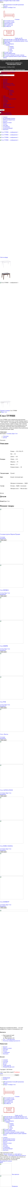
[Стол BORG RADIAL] (11, 819)
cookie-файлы (17, 1154)
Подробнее (3, 1161)
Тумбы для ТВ (7, 104)
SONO (8, 45)
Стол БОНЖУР (4, 902)
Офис (4, 96)
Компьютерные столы (9, 85)
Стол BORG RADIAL (6, 846)
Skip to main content (14, 0)
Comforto (11, 48)
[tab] (5, 436)
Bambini (11, 46)
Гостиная (5, 79)
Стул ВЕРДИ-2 (4, 590)
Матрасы (5, 87)
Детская (5, 80)
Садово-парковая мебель (9, 99)
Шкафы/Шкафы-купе (8, 107)
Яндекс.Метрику (8, 1154)
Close (1, 1073)
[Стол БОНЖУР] (11, 875)
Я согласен (9, 1161)
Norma (11, 50)
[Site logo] (9, 73)
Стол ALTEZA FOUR (6, 790)
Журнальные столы (8, 83)
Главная (2, 410)
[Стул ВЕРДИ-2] (11, 563)
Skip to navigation (4, 0)
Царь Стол (6, 105)
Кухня (4, 86)
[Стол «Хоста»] (11, 731)
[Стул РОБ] (11, 675)
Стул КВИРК (4, 646)
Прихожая (5, 97)
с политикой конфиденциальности (16, 1155)
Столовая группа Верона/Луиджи (10, 534)
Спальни (5, 100)
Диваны (5, 82)
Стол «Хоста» (4, 734)
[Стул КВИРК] (11, 619)
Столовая (5, 101)
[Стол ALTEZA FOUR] (11, 763)
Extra (10, 49)
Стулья (5, 103)
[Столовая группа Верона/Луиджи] (11, 531)
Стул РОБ (3, 702)
